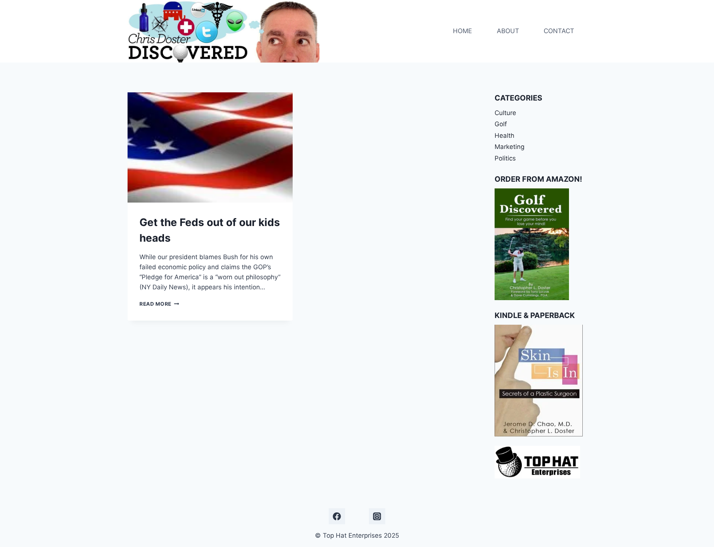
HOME (462, 31)
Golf (501, 124)
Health (504, 135)
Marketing (509, 146)
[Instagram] (377, 516)
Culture (505, 113)
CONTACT (559, 31)
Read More (159, 304)
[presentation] (210, 147)
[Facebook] (337, 516)
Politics (505, 158)
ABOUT (508, 31)
